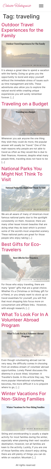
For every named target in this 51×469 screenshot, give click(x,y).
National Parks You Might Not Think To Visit (21, 174)
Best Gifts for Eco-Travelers (21, 247)
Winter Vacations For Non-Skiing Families (23, 396)
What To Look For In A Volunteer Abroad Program (24, 320)
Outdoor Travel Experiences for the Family (22, 30)
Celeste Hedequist (17, 6)
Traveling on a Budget (24, 104)
